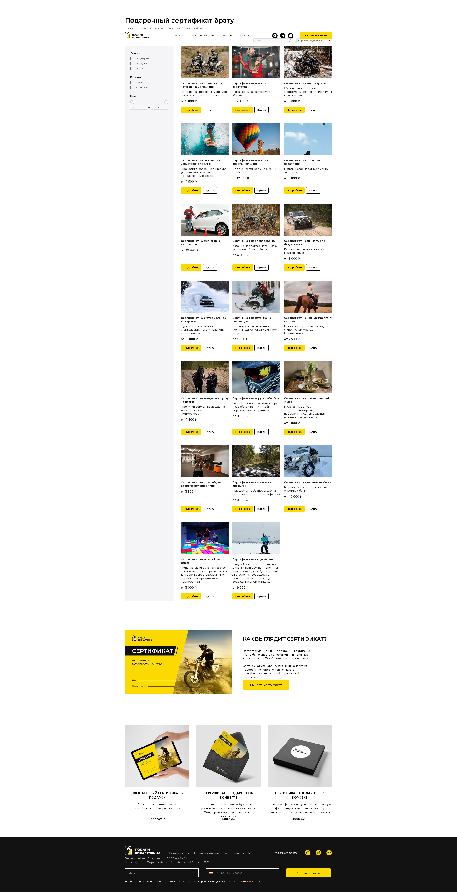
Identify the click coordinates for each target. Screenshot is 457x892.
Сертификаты (179, 853)
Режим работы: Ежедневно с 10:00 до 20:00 (156, 858)
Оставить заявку (308, 873)
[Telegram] (282, 35)
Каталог (180, 35)
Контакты (243, 35)
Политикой (254, 881)
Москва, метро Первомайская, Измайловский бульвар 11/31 (167, 862)
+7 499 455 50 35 (285, 853)
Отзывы (252, 853)
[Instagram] (290, 35)
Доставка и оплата (204, 35)
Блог (225, 853)
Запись (227, 35)
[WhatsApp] (275, 35)
